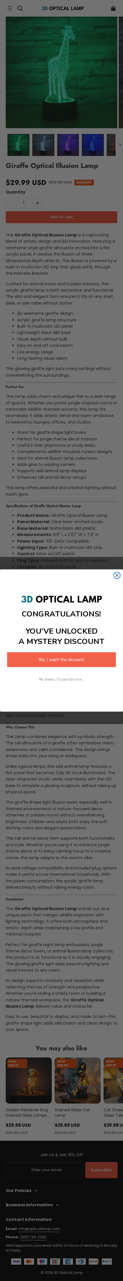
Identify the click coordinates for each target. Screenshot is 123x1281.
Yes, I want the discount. (61, 660)
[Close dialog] (117, 575)
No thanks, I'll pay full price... (61, 679)
